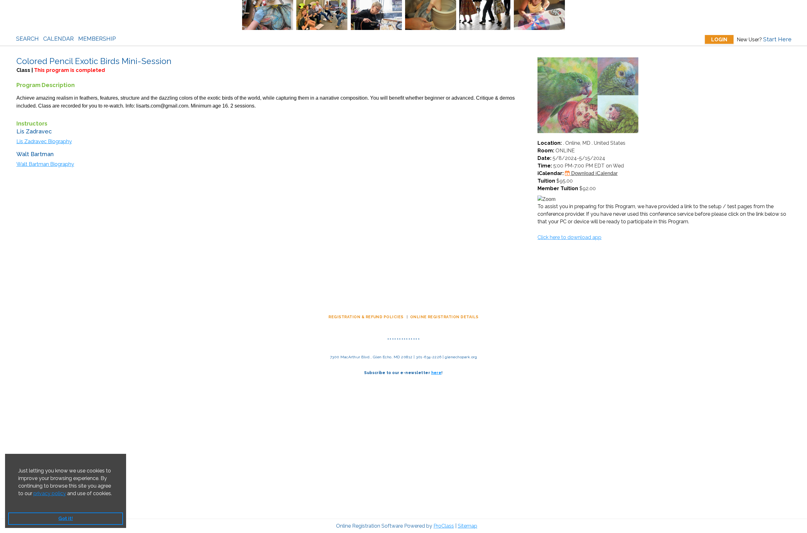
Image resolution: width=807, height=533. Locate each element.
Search (27, 38)
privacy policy (49, 493)
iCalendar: (550, 173)
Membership (97, 38)
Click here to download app (569, 237)
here (436, 373)
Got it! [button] (65, 518)
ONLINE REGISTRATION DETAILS (444, 317)
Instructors (31, 123)
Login (719, 40)
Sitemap (467, 526)
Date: (544, 158)
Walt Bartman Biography (45, 164)
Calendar (58, 38)
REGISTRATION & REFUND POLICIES (366, 317)
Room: (545, 151)
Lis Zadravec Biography (44, 141)
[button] (19, 501)
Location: (549, 143)
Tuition (546, 181)
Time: (544, 166)
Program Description (45, 85)
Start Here (777, 39)
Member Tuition (557, 188)
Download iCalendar (594, 173)
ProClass (443, 526)
